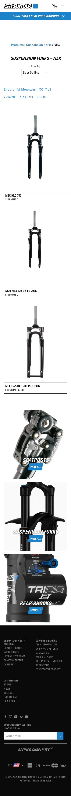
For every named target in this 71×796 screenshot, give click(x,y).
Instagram (10, 696)
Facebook (9, 701)
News (7, 688)
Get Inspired (11, 680)
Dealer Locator (13, 647)
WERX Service (11, 652)
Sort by (35, 66)
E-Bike (41, 97)
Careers (8, 664)
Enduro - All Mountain (19, 89)
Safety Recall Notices (49, 661)
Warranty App (44, 656)
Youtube (9, 692)
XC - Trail (45, 89)
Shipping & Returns (47, 648)
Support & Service (46, 640)
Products (17, 45)
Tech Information (46, 644)
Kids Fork (26, 97)
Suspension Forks (38, 45)
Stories (8, 684)
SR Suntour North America (14, 642)
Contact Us (42, 652)
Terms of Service (41, 780)
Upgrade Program (14, 656)
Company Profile (13, 660)
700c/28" (10, 97)
